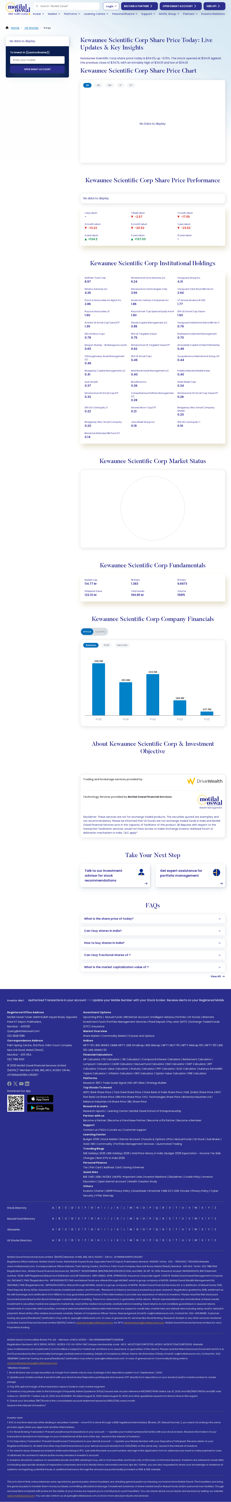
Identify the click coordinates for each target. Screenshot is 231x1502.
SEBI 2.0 (166, 1191)
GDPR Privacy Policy (118, 1191)
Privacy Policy (200, 1191)
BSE (85, 1177)
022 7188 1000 (15, 1059)
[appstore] (40, 1098)
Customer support (134, 1130)
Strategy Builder (157, 1083)
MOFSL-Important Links (127, 1177)
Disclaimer (175, 1177)
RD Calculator (131, 1059)
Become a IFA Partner (161, 1120)
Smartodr (154, 1191)
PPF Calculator (166, 1069)
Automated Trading (169, 1144)
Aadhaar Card (112, 1167)
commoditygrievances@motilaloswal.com (32, 1363)
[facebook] (9, 1085)
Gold (86, 1144)
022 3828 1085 (16, 1036)
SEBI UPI (211, 6)
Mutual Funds (113, 1017)
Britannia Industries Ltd (197, 1097)
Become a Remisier (189, 1120)
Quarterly (100, 631)
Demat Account (130, 1139)
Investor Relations (155, 1177)
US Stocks (194, 1017)
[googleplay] (40, 1108)
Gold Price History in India (147, 1153)
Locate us (115, 1130)
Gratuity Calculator (142, 1069)
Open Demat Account (178, 6)
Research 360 (91, 1083)
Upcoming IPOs (92, 1017)
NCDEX (107, 1177)
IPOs (170, 1139)
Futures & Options (153, 1139)
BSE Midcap (153, 1045)
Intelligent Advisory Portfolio (168, 1017)
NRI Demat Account (136, 1017)
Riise (142, 1083)
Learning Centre (117, 1111)
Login (109, 6)
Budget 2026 (91, 1139)
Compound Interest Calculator (161, 1059)
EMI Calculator (175, 1064)
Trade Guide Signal (114, 1083)
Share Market (91, 1036)
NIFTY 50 (88, 1045)
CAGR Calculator (122, 1064)
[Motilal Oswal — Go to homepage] (18, 9)
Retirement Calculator (197, 1059)
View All (216, 976)
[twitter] (15, 1085)
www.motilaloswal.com (21, 1495)
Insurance (98, 1026)
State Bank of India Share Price (162, 1092)
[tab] (87, 85)
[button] (37, 6)
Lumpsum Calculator (96, 1064)
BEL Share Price (137, 1101)
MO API (132, 1083)
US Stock (199, 1139)
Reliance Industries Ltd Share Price (104, 1101)
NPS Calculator (144, 1073)
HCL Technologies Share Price (161, 1097)
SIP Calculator (92, 1059)
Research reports (94, 1111)
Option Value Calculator (171, 1073)
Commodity (104, 1144)
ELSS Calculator (186, 1069)
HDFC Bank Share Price (97, 1092)
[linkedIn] (27, 1085)
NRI (93, 1144)
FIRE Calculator (197, 1073)
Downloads (139, 1191)
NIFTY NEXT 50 (171, 1045)
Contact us (90, 1130)
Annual (87, 631)
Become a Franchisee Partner (127, 1120)
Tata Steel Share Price (127, 1092)
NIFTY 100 (211, 1045)
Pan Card (95, 1167)
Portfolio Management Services (127, 1022)
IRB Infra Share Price (128, 1097)
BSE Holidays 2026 (119, 1153)
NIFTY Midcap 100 (192, 1045)
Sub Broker (213, 1139)
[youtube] (21, 1085)
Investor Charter (93, 1191)
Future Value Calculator (113, 1069)
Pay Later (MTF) (177, 1022)
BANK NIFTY (118, 1045)
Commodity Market (114, 1036)
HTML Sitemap (105, 1195)
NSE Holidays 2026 (94, 1153)
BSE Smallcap (135, 1045)
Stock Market (109, 1139)
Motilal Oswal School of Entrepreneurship (155, 1111)
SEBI (98, 1177)
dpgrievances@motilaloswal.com (144, 1322)
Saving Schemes (133, 1167)
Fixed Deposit (157, 1022)
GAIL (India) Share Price (198, 1092)
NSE (92, 1177)
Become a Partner (136, 6)
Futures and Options (141, 1036)
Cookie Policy (192, 1177)
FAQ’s (103, 1130)
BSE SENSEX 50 (98, 1050)
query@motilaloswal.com (23, 1031)
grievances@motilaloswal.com (94, 1322)
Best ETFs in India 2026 (111, 1158)
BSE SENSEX (102, 1045)
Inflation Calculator (120, 1073)
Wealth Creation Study (142, 1181)
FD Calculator (111, 1059)
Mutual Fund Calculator (149, 1064)
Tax (85, 1167)
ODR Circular (181, 1191)
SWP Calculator (196, 1064)
